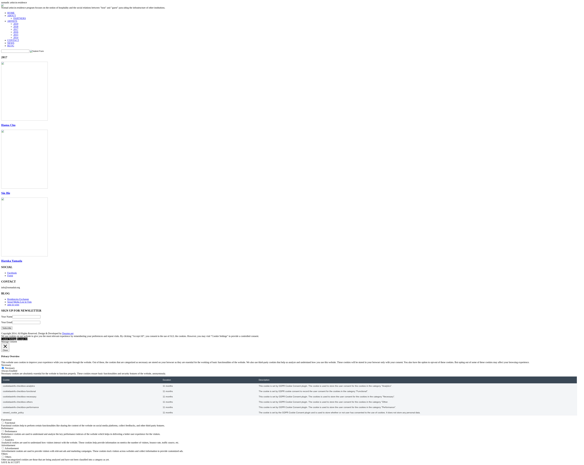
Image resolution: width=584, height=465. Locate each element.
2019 (15, 24)
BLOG (10, 45)
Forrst (10, 275)
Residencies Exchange (18, 299)
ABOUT (11, 15)
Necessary (10, 368)
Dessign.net (67, 333)
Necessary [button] (6, 365)
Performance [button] (7, 428)
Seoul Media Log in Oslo (19, 302)
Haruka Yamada (11, 260)
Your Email (6, 322)
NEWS (10, 43)
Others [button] (4, 454)
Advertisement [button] (8, 445)
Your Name (6, 316)
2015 (15, 34)
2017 (15, 29)
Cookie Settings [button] (8, 339)
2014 (15, 37)
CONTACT (13, 40)
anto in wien (13, 304)
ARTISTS (12, 21)
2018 (15, 26)
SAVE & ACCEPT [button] (10, 462)
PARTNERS (19, 18)
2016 (15, 32)
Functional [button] (6, 419)
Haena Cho (8, 125)
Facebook (12, 273)
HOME (11, 13)
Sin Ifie (5, 193)
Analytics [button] (5, 437)
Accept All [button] (22, 339)
